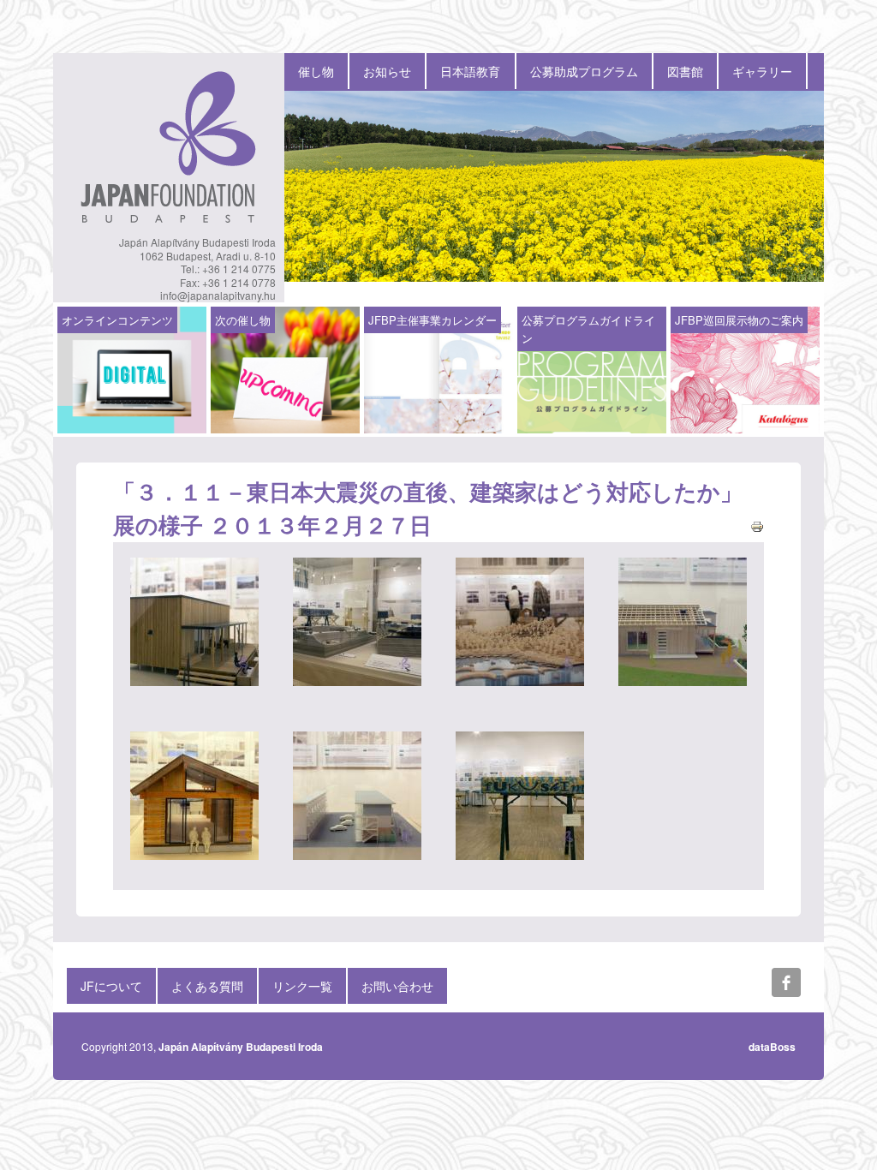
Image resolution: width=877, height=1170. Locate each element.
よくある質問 (207, 985)
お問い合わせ (397, 985)
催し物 (316, 71)
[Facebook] (786, 982)
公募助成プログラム (584, 71)
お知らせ (387, 71)
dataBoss (772, 1046)
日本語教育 (470, 71)
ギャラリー (762, 71)
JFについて (111, 985)
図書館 (685, 71)
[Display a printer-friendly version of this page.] (757, 525)
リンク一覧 (302, 985)
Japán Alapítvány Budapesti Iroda (240, 1046)
